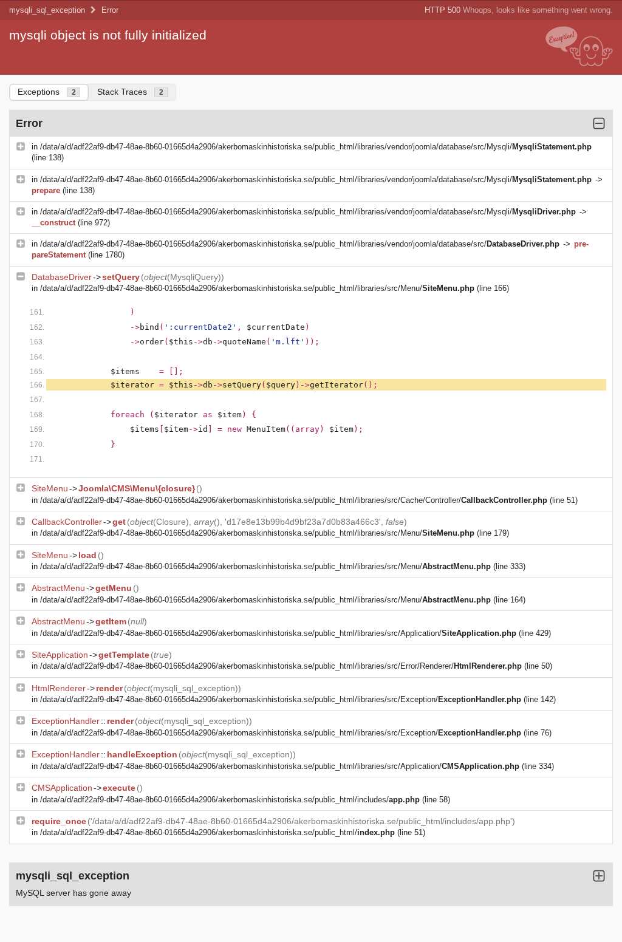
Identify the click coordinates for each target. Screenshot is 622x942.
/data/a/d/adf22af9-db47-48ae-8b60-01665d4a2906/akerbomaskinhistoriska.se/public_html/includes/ (230, 799)
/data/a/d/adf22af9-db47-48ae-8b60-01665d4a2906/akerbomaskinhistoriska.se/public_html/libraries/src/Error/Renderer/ (281, 666)
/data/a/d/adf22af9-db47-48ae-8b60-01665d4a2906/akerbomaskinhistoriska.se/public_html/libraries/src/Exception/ (280, 699)
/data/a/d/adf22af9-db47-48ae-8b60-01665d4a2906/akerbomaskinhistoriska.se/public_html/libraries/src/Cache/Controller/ (293, 500)
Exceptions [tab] (47, 92)
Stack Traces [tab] (130, 92)
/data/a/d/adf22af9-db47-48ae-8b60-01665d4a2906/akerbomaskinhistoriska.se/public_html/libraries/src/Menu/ (257, 288)
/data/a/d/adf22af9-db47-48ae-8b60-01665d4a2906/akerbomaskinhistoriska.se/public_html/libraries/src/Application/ (278, 633)
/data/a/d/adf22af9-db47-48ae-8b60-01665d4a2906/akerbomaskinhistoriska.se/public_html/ (217, 832)
